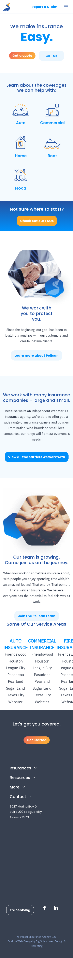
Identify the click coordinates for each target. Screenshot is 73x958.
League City (15, 668)
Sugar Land (15, 688)
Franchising (20, 910)
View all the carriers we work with (36, 457)
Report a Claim (44, 6)
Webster (15, 702)
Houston (16, 661)
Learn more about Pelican (36, 355)
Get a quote (22, 55)
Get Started (36, 740)
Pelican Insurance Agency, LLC (6, 7)
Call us (51, 55)
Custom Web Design (20, 941)
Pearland (15, 681)
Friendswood (16, 654)
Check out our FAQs (37, 221)
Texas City (15, 695)
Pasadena (15, 674)
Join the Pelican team (36, 616)
